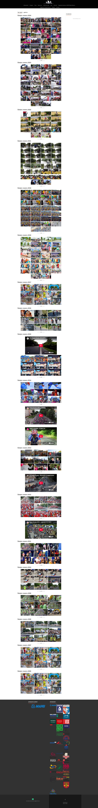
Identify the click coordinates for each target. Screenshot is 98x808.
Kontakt (57, 7)
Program (31, 5)
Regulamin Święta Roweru (45, 7)
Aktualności (26, 5)
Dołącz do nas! (46, 5)
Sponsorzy (40, 5)
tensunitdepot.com (76, 18)
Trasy (35, 5)
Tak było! (55, 5)
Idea (51, 5)
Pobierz (53, 7)
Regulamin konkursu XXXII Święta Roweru (66, 5)
